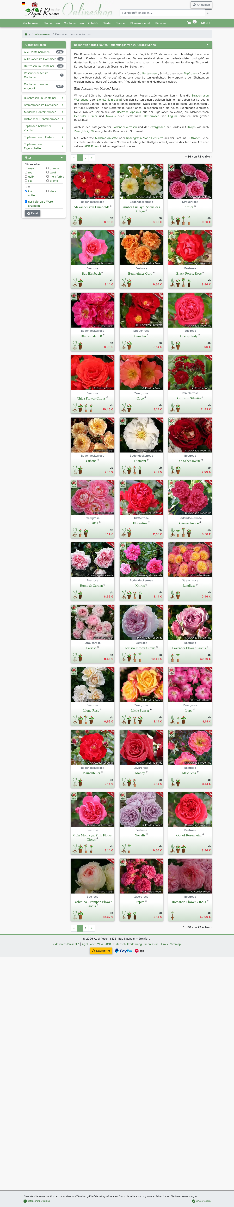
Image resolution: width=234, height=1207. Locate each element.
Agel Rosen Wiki (92, 944)
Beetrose (122, 112)
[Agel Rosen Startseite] (26, 34)
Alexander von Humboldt (91, 207)
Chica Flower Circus (91, 398)
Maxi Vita (189, 773)
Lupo (189, 710)
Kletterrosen (151, 116)
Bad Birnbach (91, 273)
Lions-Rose (91, 710)
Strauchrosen (200, 95)
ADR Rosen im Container (40, 59)
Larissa (91, 648)
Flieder (107, 23)
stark (53, 191)
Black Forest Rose (189, 273)
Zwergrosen (157, 127)
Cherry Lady (189, 336)
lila (30, 180)
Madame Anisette (106, 138)
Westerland (81, 99)
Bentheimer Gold (140, 273)
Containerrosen (74, 23)
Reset (34, 213)
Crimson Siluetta (189, 398)
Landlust (189, 585)
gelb (31, 176)
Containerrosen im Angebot (36, 86)
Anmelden (203, 4)
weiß (53, 172)
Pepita (140, 902)
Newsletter (103, 950)
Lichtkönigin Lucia (109, 99)
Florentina (140, 523)
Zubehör (93, 23)
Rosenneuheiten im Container (36, 75)
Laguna (172, 116)
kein (30, 191)
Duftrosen (194, 138)
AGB (108, 944)
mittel (31, 195)
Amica (189, 207)
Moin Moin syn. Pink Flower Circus (92, 837)
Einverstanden (203, 1201)
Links (164, 944)
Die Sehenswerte (189, 461)
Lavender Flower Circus (189, 648)
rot (30, 172)
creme (54, 180)
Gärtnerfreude (189, 523)
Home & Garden (91, 585)
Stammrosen (52, 23)
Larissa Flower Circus (140, 648)
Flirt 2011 (91, 523)
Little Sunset (140, 710)
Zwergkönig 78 (84, 131)
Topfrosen (190, 73)
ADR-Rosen (91, 146)
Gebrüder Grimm (85, 116)
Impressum (151, 944)
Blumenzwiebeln (140, 23)
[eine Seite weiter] (92, 157)
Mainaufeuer (91, 773)
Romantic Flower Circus (189, 902)
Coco (140, 398)
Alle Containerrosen (37, 52)
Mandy (140, 773)
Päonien (160, 23)
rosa (31, 168)
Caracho (140, 336)
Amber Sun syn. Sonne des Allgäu (141, 209)
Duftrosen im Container (39, 66)
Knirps (191, 127)
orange (54, 168)
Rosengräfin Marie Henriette (144, 138)
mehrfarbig (57, 176)
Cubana (91, 461)
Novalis (111, 116)
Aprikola (135, 112)
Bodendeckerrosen (125, 127)
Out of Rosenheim (189, 835)
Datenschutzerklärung (127, 944)
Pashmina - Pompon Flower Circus (92, 904)
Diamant (140, 461)
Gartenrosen (31, 23)
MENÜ (205, 23)
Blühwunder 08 (91, 336)
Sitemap (175, 944)
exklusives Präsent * (66, 944)
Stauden (121, 23)
